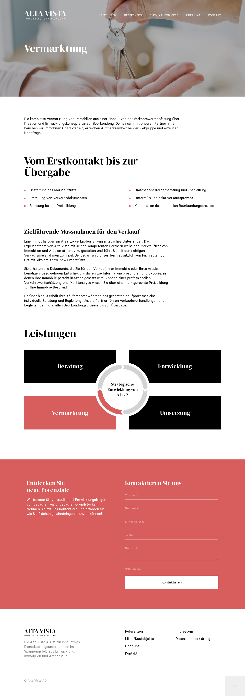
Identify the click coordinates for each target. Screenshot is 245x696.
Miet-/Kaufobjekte (164, 15)
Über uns (193, 15)
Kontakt (214, 15)
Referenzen (133, 15)
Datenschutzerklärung (193, 639)
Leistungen (107, 15)
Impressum (184, 631)
